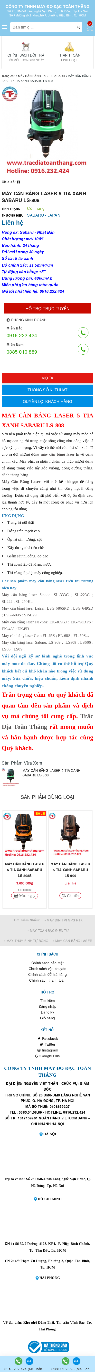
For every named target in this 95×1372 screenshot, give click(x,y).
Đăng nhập (47, 1006)
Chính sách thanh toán (47, 980)
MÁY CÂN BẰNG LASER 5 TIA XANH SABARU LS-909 (70, 869)
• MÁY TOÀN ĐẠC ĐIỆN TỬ (48, 930)
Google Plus (49, 1055)
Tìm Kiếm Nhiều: (27, 920)
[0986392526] (66, 1360)
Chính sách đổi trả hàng (47, 974)
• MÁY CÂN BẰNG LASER (72, 940)
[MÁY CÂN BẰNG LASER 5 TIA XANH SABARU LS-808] (11, 777)
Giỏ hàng (47, 1017)
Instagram (49, 1050)
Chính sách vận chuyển (47, 968)
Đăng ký (47, 1012)
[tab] (47, 378)
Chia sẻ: (9, 181)
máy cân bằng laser (58, 454)
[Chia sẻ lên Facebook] (18, 181)
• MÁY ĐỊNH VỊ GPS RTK (64, 920)
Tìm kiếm (47, 1000)
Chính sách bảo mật (47, 962)
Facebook (49, 1038)
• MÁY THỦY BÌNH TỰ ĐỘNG (26, 940)
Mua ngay (26, 896)
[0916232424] (19, 1360)
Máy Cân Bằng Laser (21, 482)
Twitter (50, 1044)
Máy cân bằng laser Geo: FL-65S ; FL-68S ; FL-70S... (45, 636)
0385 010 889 (22, 351)
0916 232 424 (22, 335)
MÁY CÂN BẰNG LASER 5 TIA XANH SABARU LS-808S (25, 869)
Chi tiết (72, 896)
